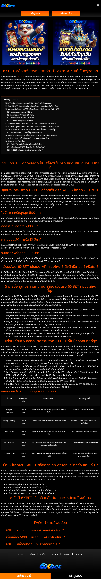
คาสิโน (42, 554)
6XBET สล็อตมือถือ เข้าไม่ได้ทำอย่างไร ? (33, 544)
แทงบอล (54, 554)
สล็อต (32, 554)
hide (14, 100)
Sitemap (79, 554)
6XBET (21, 76)
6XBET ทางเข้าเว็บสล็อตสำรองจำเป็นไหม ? (35, 530)
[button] (98, 5)
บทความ (66, 554)
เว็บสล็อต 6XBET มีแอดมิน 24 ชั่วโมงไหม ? (35, 537)
